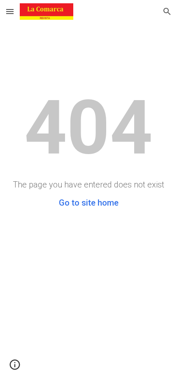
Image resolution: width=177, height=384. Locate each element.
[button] (10, 11)
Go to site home (89, 203)
